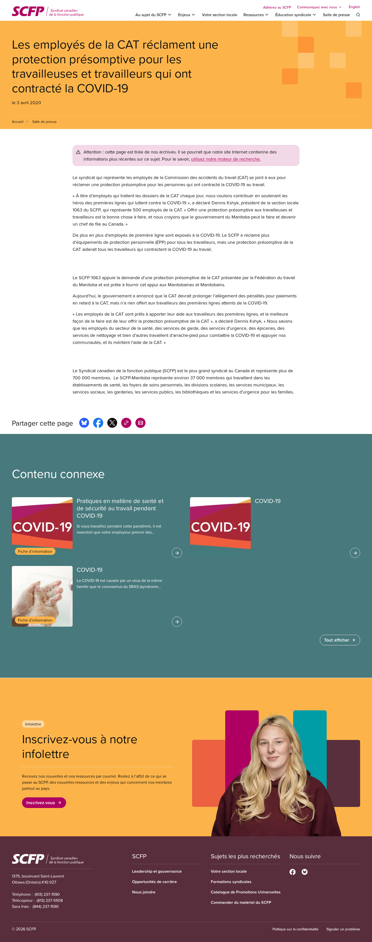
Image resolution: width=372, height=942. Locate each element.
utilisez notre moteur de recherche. (226, 159)
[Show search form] (358, 15)
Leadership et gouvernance (157, 871)
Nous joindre (143, 892)
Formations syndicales (231, 882)
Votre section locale (219, 14)
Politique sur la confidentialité (295, 929)
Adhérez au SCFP (277, 7)
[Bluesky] (304, 871)
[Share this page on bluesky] (84, 423)
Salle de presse (336, 14)
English (354, 7)
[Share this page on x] (112, 423)
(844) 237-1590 (46, 906)
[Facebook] (293, 871)
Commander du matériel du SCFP (241, 902)
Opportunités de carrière (154, 882)
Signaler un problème (343, 929)
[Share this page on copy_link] (126, 423)
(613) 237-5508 (50, 900)
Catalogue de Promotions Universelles (246, 892)
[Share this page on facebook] (98, 423)
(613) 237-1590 (47, 894)
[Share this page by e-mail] (140, 423)
